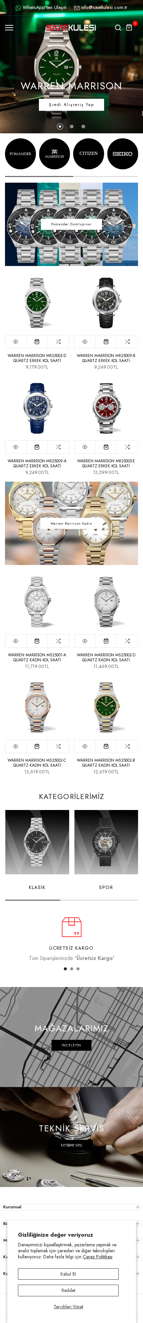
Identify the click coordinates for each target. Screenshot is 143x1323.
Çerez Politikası (97, 1256)
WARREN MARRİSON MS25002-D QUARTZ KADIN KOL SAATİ (106, 657)
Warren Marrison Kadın (71, 523)
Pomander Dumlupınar (71, 224)
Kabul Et (68, 1274)
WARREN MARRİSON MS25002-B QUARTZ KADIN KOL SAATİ (106, 762)
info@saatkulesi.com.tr (104, 7)
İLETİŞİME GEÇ (71, 1145)
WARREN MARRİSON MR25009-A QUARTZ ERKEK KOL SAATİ (37, 463)
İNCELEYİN (71, 1045)
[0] (129, 27)
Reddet (68, 1290)
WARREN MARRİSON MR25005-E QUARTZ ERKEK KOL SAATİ (106, 463)
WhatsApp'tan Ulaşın (45, 7)
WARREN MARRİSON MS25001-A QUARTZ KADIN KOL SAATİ (37, 657)
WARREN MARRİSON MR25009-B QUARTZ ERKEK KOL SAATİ (106, 358)
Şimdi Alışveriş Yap (71, 105)
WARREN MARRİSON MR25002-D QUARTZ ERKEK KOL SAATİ (37, 358)
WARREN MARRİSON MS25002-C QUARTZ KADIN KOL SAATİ (37, 762)
